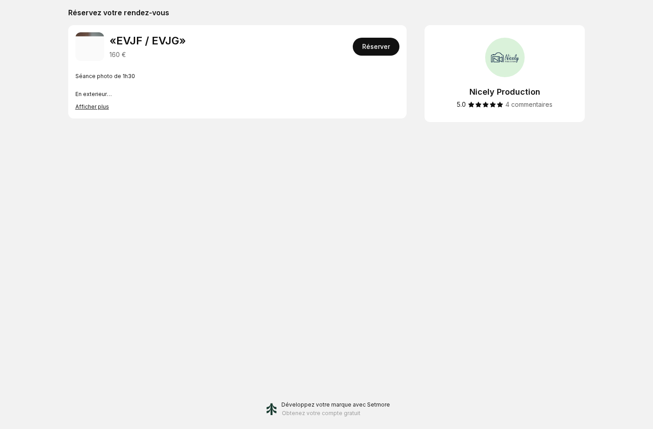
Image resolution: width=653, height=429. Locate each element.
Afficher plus (92, 106)
